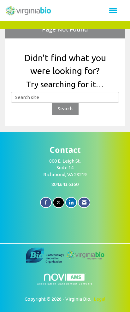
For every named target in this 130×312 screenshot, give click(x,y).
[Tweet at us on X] (58, 202)
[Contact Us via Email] (84, 202)
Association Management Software (65, 284)
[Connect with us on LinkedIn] (71, 202)
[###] (45, 254)
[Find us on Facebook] (46, 202)
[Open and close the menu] (88, 10)
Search (65, 108)
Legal (99, 299)
